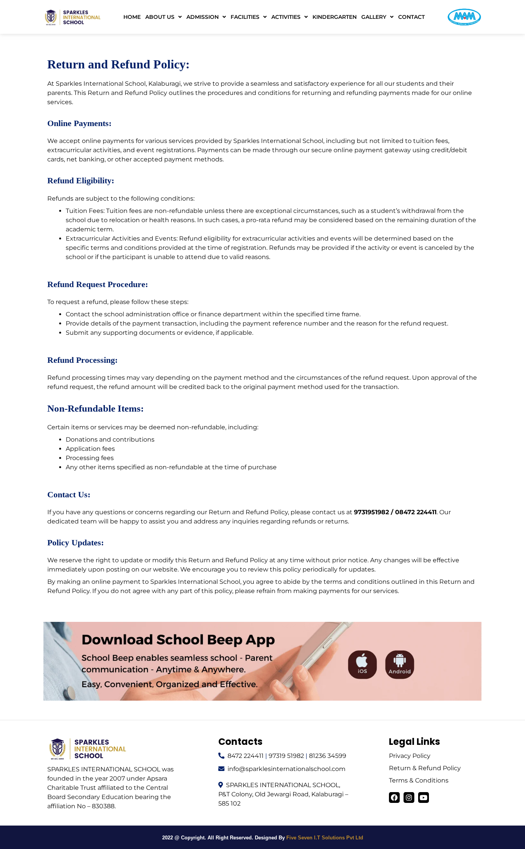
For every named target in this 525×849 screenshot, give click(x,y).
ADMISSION (202, 16)
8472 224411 (246, 755)
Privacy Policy (409, 755)
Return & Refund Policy (425, 768)
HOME (132, 16)
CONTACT (411, 16)
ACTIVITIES (286, 16)
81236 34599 (327, 755)
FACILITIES (245, 16)
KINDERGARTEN (334, 16)
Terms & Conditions (419, 780)
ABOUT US (159, 16)
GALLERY (373, 16)
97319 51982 (286, 755)
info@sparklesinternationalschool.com (287, 769)
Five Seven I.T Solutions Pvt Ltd (324, 838)
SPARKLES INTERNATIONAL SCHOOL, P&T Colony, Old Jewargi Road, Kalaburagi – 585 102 (283, 794)
